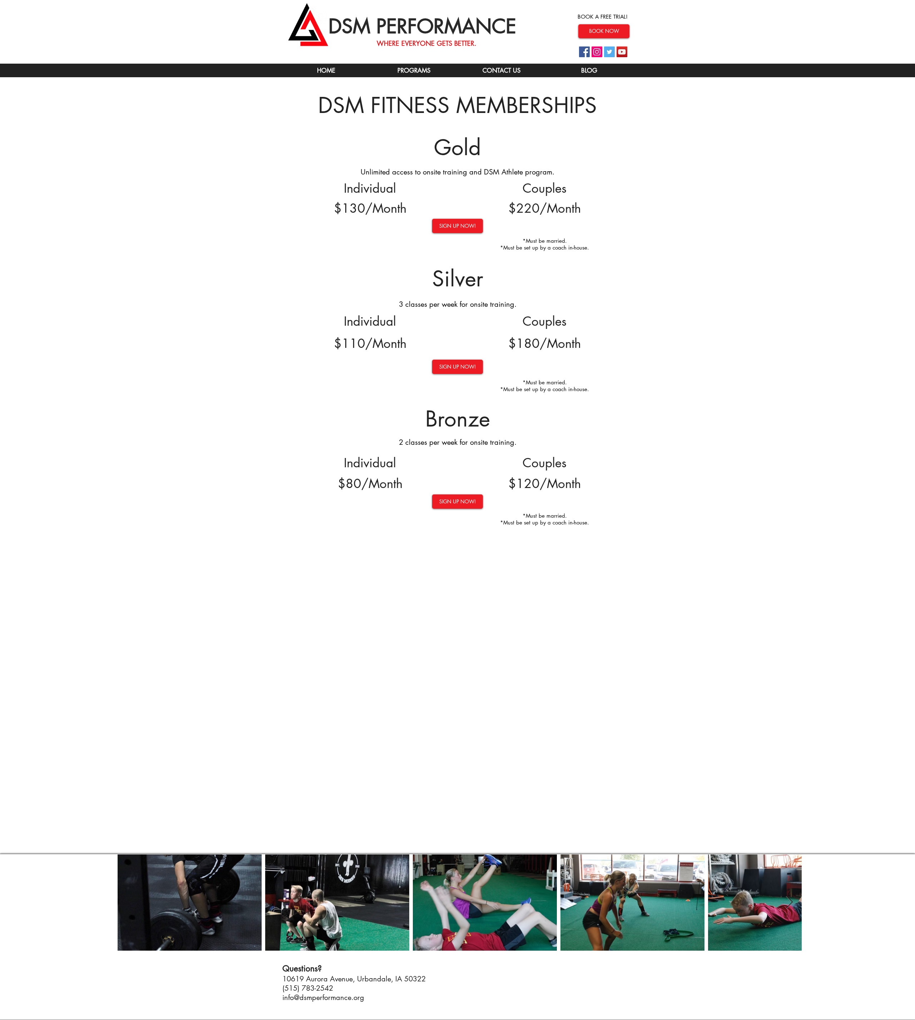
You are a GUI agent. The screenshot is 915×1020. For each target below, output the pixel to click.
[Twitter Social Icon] (609, 51)
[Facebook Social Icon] (584, 51)
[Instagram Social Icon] (597, 51)
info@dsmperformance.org (323, 997)
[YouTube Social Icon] (622, 51)
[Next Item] (789, 903)
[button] (501, 70)
